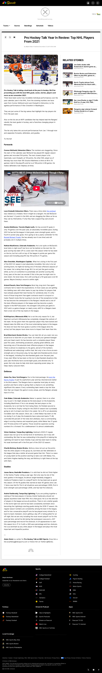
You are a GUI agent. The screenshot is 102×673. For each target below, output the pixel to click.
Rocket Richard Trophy (12, 237)
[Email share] (14, 37)
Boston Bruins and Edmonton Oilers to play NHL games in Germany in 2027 (85, 74)
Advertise (4, 658)
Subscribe (6, 585)
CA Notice (78, 658)
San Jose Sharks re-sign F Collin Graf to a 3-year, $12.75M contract (86, 101)
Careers (11, 658)
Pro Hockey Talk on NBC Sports (36, 539)
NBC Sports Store (32, 658)
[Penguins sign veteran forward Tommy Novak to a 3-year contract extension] (68, 111)
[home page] (9, 3)
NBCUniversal (13, 661)
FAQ (26, 658)
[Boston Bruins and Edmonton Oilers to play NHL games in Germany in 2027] (68, 75)
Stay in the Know (7, 577)
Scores (17, 26)
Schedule (39, 26)
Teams (5, 26)
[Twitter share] (10, 37)
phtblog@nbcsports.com (18, 542)
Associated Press (78, 68)
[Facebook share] (5, 37)
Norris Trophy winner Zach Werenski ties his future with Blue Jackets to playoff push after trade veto (84, 83)
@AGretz (49, 542)
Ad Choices (48, 658)
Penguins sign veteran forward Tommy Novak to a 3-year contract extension (85, 110)
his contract (51, 211)
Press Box (41, 658)
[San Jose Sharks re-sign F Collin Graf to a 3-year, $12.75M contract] (68, 102)
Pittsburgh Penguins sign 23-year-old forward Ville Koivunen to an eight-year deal (85, 92)
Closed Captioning (19, 658)
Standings (28, 26)
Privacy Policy (55, 658)
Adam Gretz (29, 46)
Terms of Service (86, 658)
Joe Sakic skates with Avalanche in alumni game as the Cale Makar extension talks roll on (85, 66)
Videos (50, 26)
